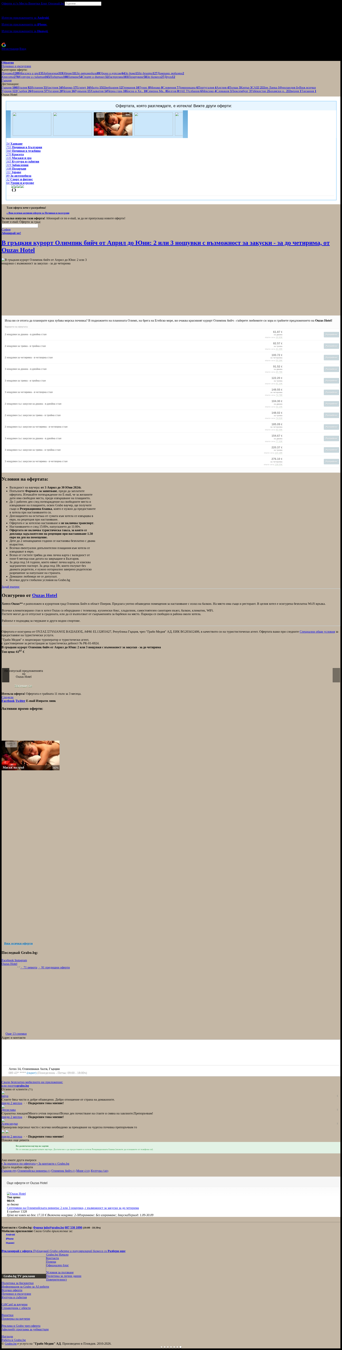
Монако (156, 87)
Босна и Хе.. (136, 91)
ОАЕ (183, 91)
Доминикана (188, 87)
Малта (96, 87)
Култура (99, 1170)
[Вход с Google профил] (171, 45)
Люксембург (241, 91)
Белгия (173, 91)
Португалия (207, 87)
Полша (234, 87)
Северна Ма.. (157, 91)
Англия (222, 87)
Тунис (144, 87)
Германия (130, 87)
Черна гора (116, 91)
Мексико (209, 91)
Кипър (246, 87)
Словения (170, 87)
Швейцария (112, 87)
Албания (195, 91)
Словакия (224, 91)
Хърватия (98, 91)
